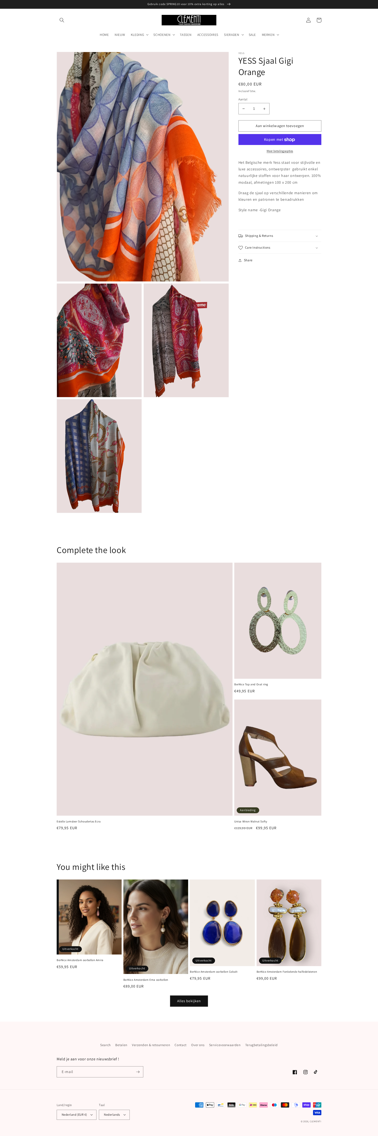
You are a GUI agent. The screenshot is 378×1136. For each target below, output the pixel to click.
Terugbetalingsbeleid (261, 1045)
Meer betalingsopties (280, 151)
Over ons (197, 1045)
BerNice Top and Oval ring (251, 684)
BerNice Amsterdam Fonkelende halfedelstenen (287, 972)
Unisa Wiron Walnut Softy (250, 821)
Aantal (243, 99)
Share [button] (248, 260)
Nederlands (112, 1114)
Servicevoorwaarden (225, 1045)
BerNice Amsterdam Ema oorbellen (145, 980)
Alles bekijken (189, 1000)
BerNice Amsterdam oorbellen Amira (80, 960)
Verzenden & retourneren (151, 1045)
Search (105, 1045)
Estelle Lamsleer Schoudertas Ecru (79, 821)
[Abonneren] (138, 1072)
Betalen (121, 1045)
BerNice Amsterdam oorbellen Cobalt (213, 972)
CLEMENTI (315, 1121)
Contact (181, 1045)
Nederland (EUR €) (74, 1114)
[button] (62, 20)
